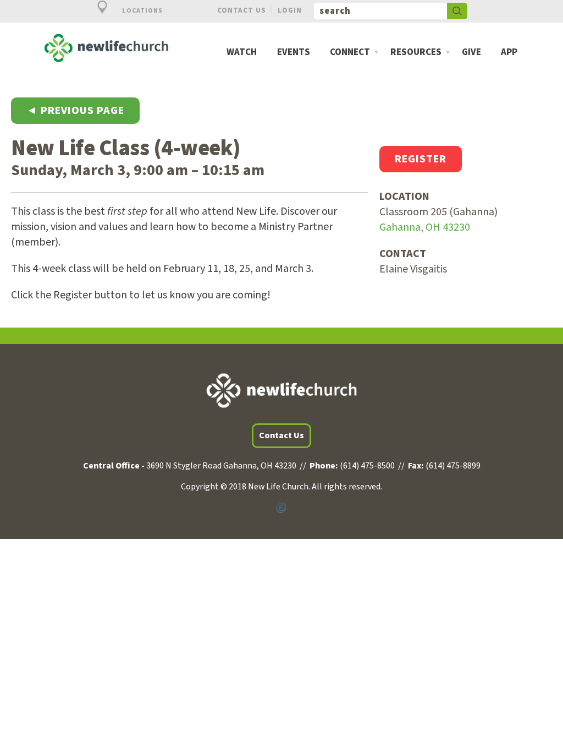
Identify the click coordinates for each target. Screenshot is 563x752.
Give (471, 52)
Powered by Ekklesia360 (281, 508)
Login (290, 10)
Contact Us (241, 10)
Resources (415, 52)
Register (420, 159)
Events (293, 52)
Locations (141, 10)
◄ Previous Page (75, 110)
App (509, 52)
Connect (350, 52)
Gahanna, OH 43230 (424, 227)
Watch (242, 52)
